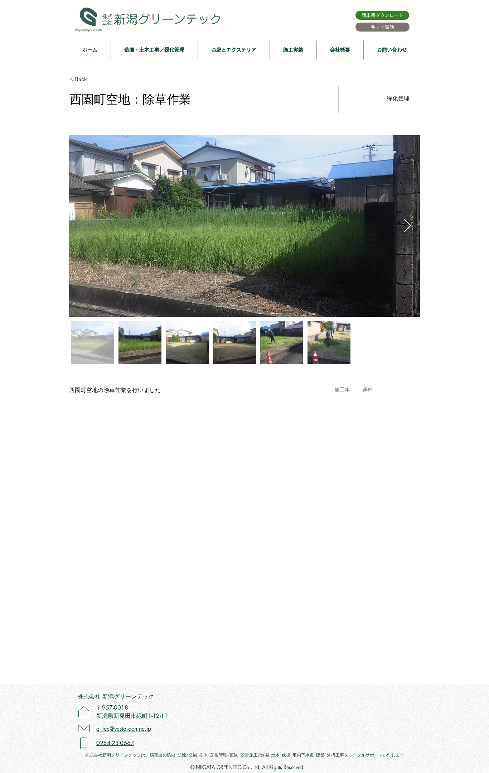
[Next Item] (407, 226)
